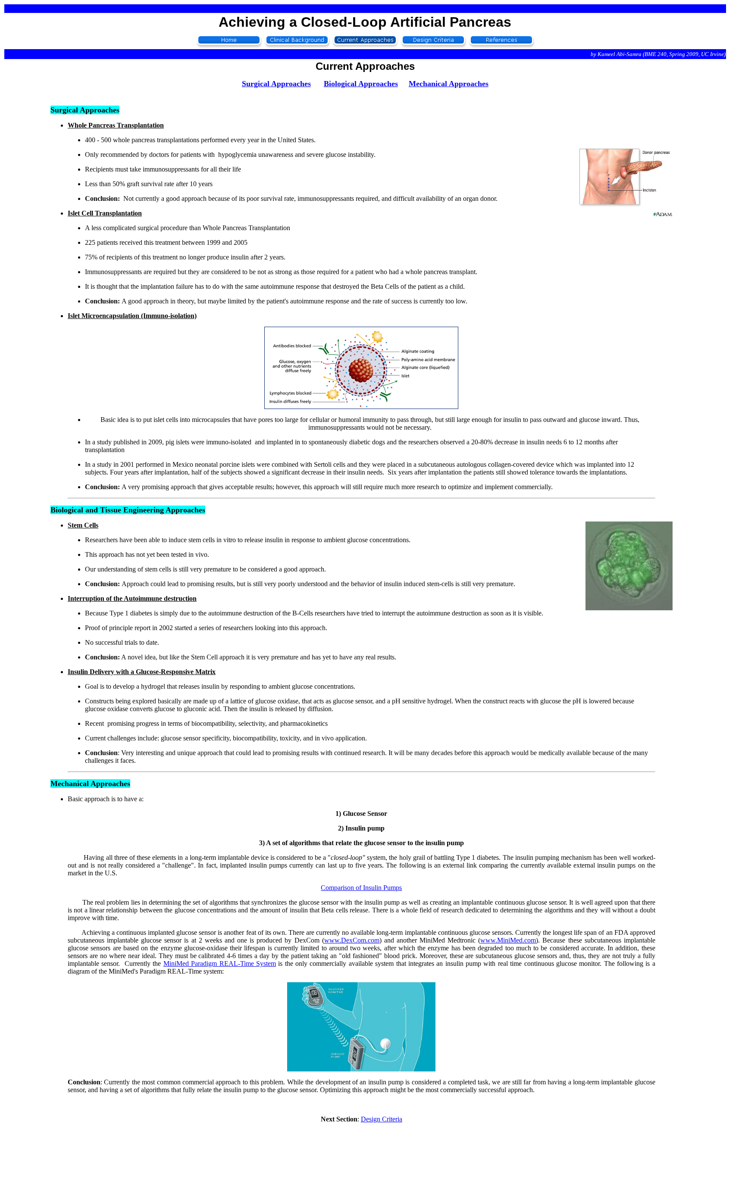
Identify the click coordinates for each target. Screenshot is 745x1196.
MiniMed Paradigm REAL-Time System (219, 963)
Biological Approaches (361, 83)
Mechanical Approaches (448, 83)
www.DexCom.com (351, 940)
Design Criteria (381, 1119)
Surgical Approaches (276, 83)
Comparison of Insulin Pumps (361, 887)
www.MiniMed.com (508, 940)
